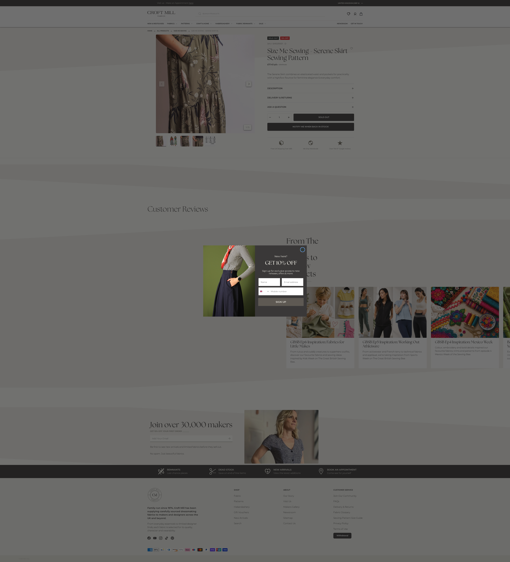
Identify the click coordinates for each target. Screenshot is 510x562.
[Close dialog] (302, 250)
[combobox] (264, 291)
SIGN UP (281, 302)
